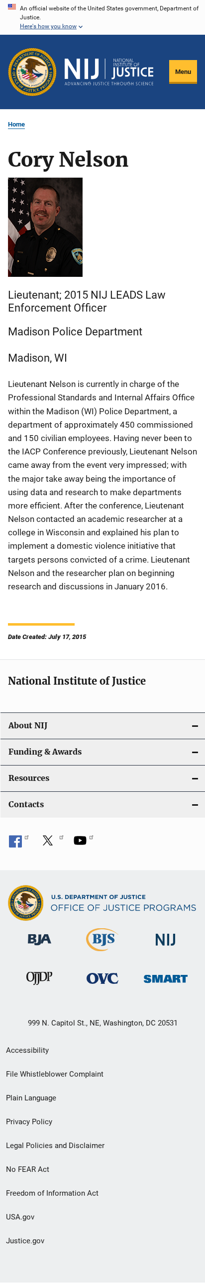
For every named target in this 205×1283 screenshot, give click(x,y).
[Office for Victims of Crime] (102, 985)
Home (16, 124)
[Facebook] (19, 844)
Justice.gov (25, 1240)
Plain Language (31, 1097)
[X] (51, 844)
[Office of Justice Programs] (32, 72)
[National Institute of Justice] (166, 947)
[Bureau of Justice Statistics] (102, 953)
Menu (183, 71)
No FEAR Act (27, 1169)
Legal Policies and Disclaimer (55, 1145)
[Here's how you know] (102, 17)
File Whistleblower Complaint (54, 1074)
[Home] (109, 72)
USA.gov (20, 1217)
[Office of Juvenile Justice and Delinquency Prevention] (39, 986)
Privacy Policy (29, 1121)
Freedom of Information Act (52, 1193)
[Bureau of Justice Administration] (39, 947)
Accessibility (27, 1050)
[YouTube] (84, 844)
